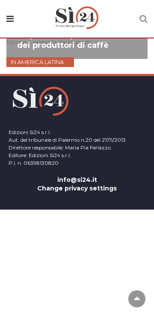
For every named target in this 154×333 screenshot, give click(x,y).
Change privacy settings (77, 188)
